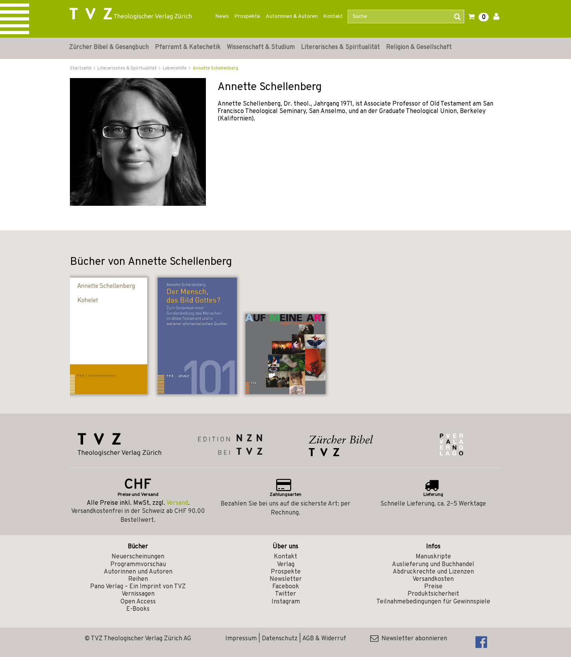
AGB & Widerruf (324, 639)
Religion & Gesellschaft (419, 47)
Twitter (285, 594)
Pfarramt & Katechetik (188, 47)
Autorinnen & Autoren (292, 16)
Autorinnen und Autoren (138, 572)
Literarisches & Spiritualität (340, 47)
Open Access (138, 602)
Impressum (241, 639)
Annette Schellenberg (215, 68)
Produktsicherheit (433, 594)
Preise (433, 587)
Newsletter (286, 579)
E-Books (138, 609)
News (222, 16)
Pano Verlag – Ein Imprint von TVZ (138, 587)
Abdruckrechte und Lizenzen (433, 572)
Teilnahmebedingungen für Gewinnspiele (433, 602)
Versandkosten (433, 579)
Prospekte (247, 16)
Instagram (286, 602)
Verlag (285, 564)
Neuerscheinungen (137, 557)
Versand (177, 503)
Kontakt (333, 16)
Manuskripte (433, 557)
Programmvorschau (138, 564)
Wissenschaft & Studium (261, 47)
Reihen (138, 579)
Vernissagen (138, 594)
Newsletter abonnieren (412, 639)
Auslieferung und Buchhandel (433, 564)
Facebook (285, 587)
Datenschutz (280, 639)
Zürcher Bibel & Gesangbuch (109, 47)
